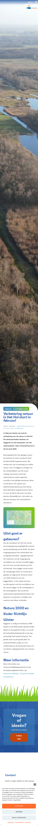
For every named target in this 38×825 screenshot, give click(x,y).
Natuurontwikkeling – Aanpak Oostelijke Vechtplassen (18, 675)
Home (5, 426)
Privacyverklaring (19, 822)
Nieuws (12, 426)
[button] (35, 784)
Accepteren (19, 806)
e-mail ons (19, 737)
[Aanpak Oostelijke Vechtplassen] (31, 7)
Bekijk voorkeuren (19, 818)
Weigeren (19, 812)
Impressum (28, 822)
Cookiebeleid (10, 822)
